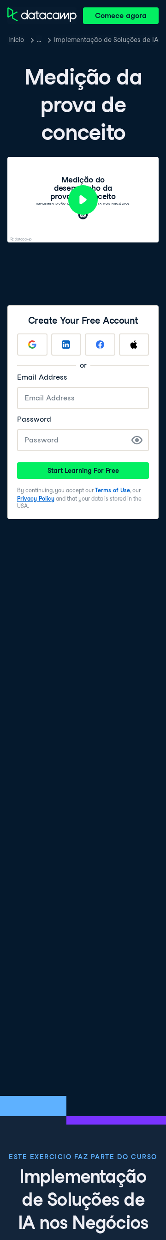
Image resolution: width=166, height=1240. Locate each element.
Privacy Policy (35, 498)
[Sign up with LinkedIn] (66, 344)
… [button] (39, 39)
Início (16, 39)
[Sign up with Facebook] (100, 344)
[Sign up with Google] (32, 344)
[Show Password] (137, 440)
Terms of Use (112, 490)
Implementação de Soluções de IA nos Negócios (106, 39)
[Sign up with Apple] (134, 344)
